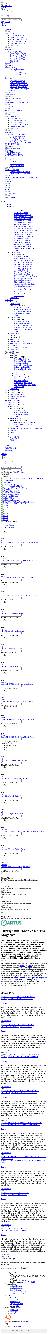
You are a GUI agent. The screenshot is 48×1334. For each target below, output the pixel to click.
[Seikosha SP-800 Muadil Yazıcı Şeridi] (15, 504)
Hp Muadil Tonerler (17, 35)
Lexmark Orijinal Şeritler (18, 140)
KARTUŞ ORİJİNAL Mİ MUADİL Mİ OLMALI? (19, 1057)
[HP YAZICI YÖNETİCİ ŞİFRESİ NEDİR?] (17, 1025)
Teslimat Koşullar (16, 1286)
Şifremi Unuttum (18, 472)
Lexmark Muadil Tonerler (23, 227)
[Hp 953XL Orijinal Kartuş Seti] (4, 808)
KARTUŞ (9, 63)
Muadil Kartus (10, 67)
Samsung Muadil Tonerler (19, 39)
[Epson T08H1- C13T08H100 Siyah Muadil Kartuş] (4, 572)
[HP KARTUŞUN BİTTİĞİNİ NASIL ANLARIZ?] (20, 1091)
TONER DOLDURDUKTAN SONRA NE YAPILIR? (20, 1125)
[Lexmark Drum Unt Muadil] (11, 486)
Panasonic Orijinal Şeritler (19, 136)
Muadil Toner (10, 33)
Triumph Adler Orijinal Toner (24, 284)
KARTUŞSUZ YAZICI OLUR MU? (14, 1195)
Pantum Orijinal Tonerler (18, 59)
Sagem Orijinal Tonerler (22, 292)
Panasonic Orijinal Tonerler (24, 288)
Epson (3, 540)
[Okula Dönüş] (6, 482)
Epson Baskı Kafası (17, 166)
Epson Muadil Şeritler (17, 118)
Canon (3, 682)
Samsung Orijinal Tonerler (19, 55)
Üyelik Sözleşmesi (16, 1288)
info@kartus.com (22, 1280)
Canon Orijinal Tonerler (18, 53)
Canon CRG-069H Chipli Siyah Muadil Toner (17, 737)
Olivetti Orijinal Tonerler (23, 286)
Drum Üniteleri (10, 197)
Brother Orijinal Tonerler (18, 57)
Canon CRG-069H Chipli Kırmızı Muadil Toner (18, 719)
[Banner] (4, 510)
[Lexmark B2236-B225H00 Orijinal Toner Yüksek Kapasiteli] (4, 825)
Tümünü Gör (19, 250)
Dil (2, 10)
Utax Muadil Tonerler (22, 238)
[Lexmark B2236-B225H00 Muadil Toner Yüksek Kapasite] (22, 478)
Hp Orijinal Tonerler (17, 51)
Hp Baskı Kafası (16, 162)
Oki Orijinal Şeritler (17, 138)
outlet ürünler (19, 978)
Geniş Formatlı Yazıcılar (13, 110)
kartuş (22, 966)
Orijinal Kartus (10, 79)
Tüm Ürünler (14, 45)
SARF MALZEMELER (14, 156)
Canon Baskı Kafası (17, 164)
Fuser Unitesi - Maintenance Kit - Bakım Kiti (21, 178)
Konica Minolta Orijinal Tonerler (26, 276)
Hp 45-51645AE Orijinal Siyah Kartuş (14, 761)
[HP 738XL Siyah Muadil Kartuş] (4, 625)
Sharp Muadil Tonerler (22, 242)
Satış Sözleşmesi (15, 1290)
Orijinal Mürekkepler (12, 152)
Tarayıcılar (9, 106)
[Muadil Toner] (6, 506)
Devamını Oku (6, 1021)
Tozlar (7, 185)
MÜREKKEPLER (12, 144)
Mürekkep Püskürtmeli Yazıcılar (16, 102)
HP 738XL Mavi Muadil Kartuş (12, 613)
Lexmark (4, 829)
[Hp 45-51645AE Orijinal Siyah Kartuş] (4, 755)
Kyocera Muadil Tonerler (23, 229)
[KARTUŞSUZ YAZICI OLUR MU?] (15, 1193)
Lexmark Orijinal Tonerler (23, 274)
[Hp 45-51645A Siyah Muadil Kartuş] (4, 772)
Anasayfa (13, 1298)
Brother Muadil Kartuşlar (19, 73)
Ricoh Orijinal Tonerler (22, 280)
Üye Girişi (9, 461)
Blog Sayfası (14, 1306)
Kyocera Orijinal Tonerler (23, 272)
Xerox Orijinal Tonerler (22, 268)
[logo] (24, 16)
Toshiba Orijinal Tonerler (23, 290)
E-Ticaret (18, 1331)
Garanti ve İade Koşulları (19, 1292)
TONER (8, 29)
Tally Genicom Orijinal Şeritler (21, 142)
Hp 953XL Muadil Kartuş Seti (11, 796)
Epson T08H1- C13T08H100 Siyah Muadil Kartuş (19, 578)
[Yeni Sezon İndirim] (8, 480)
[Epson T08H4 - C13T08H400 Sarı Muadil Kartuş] (4, 590)
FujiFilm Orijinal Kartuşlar (19, 89)
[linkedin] (13, 1314)
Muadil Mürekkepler (12, 148)
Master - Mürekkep (12, 170)
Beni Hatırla (8, 472)
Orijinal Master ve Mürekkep (20, 172)
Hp (2, 611)
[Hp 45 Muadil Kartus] (9, 496)
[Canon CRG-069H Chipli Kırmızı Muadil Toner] (4, 713)
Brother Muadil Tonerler (18, 41)
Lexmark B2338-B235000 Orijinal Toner (15, 867)
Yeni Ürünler (14, 1300)
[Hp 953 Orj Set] (7, 498)
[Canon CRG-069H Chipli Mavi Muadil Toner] (4, 678)
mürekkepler (30, 978)
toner (30, 966)
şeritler (43, 978)
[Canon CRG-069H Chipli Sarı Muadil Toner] (4, 696)
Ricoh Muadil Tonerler (22, 240)
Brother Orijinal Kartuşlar (19, 85)
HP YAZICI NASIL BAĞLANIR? (13, 1231)
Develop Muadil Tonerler (23, 232)
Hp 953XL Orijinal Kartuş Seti (12, 814)
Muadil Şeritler (10, 116)
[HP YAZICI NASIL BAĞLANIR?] (14, 1229)
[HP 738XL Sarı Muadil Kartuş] (4, 643)
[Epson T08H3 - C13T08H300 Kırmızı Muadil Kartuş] (4, 537)
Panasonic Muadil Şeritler (19, 124)
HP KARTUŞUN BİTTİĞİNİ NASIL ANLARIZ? (19, 1093)
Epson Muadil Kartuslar (18, 75)
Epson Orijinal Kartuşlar (18, 87)
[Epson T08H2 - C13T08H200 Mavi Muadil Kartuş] (4, 554)
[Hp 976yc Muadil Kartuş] (10, 492)
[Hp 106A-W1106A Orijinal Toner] (4, 843)
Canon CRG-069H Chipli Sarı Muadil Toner (16, 702)
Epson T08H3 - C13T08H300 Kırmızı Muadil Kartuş (20, 542)
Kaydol (25, 1268)
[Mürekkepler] (6, 508)
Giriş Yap (4, 454)
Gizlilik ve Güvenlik (17, 1294)
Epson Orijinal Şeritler (18, 134)
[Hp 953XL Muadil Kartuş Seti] (4, 790)
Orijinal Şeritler (10, 132)
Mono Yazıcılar (10, 95)
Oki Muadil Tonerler (21, 225)
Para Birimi (5, 12)
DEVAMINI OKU (7, 993)
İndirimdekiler (15, 1302)
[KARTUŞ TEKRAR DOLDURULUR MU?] (18, 997)
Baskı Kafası (9, 160)
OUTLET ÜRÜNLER (13, 154)
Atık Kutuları (10, 193)
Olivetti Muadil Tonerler (22, 244)
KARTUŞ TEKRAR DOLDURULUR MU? (17, 999)
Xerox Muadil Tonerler (22, 223)
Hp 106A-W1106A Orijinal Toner (13, 849)
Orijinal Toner (10, 49)
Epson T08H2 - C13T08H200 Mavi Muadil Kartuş (19, 560)
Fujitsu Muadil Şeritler (18, 126)
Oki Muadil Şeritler (16, 122)
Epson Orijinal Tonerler (22, 266)
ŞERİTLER (9, 112)
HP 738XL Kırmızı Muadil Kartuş (13, 666)
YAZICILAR (10, 91)
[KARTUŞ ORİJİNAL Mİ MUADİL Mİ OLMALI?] (20, 1055)
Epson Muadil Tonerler (18, 43)
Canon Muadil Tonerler (18, 37)
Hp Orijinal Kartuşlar (17, 81)
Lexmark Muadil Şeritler (18, 120)
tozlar (38, 978)
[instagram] (14, 1312)
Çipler (7, 189)
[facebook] (14, 1310)
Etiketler (8, 182)
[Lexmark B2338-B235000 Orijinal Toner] (4, 861)
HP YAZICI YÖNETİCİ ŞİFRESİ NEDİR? (16, 1027)
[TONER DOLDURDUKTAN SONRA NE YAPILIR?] (21, 1123)
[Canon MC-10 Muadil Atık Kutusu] (14, 488)
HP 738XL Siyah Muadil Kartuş (12, 631)
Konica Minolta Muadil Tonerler (25, 230)
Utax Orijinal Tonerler (22, 294)
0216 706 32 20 (29, 1282)
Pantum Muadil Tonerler (22, 246)
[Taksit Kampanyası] (8, 484)
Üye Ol (3, 456)
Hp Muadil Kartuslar (17, 69)
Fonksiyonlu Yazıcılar (13, 98)
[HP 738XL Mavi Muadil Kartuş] (4, 607)
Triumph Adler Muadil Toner (24, 248)
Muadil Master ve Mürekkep (20, 174)
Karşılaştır (4, 747)
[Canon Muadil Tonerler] (10, 494)
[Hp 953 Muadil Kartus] (10, 500)
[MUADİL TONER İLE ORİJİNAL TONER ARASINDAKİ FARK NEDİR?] (24, 1159)
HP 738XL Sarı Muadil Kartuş (11, 649)
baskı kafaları (13, 980)
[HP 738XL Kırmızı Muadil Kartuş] (4, 660)
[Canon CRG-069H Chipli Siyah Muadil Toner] (4, 731)
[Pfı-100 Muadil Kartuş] (10, 490)
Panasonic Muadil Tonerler (23, 236)
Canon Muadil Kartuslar (18, 71)
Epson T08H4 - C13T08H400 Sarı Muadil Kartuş (18, 596)
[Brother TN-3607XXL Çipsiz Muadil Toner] (17, 502)
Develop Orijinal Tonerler (23, 278)
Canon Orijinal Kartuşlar (18, 83)
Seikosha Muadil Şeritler (23, 369)
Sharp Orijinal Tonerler (22, 282)
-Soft (14, 1331)
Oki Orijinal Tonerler (21, 270)
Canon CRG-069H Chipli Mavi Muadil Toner (17, 684)
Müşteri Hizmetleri (16, 1304)
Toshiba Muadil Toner (22, 234)
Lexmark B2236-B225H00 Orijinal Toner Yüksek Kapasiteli (22, 831)
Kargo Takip (9, 450)
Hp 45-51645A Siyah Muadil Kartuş (14, 778)
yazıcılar (4, 980)
